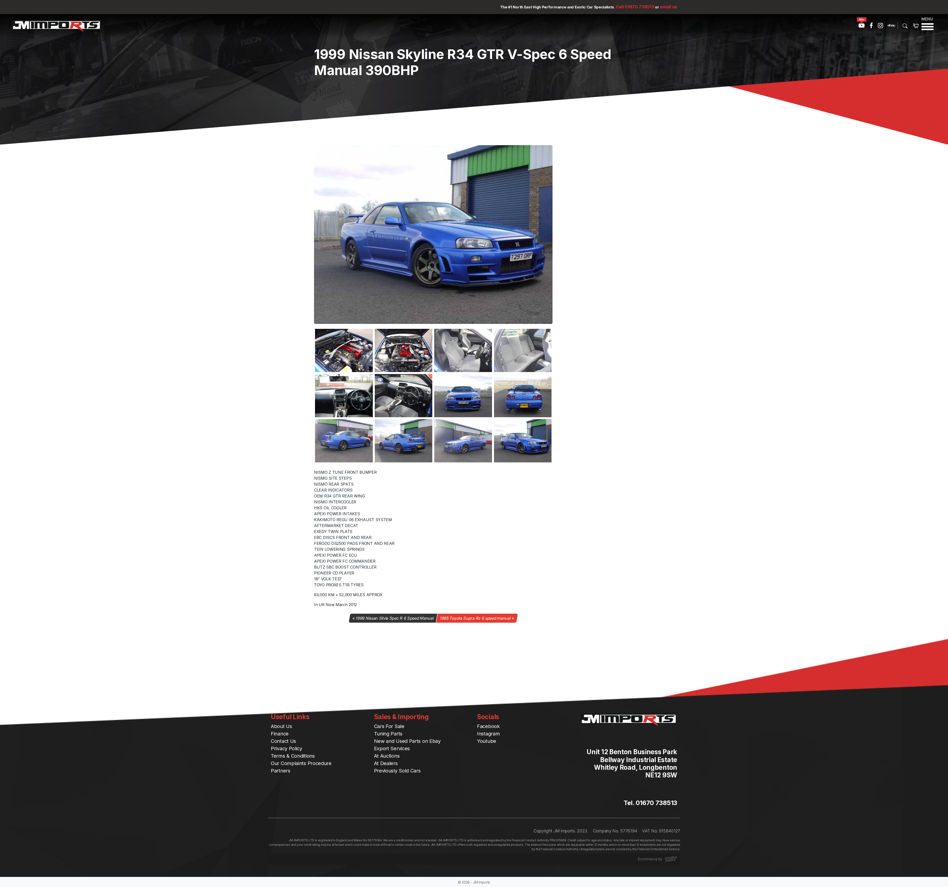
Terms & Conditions (293, 756)
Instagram (488, 734)
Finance (280, 734)
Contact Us (283, 741)
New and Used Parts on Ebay (407, 741)
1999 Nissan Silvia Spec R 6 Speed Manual (395, 618)
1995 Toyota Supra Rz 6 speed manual (475, 618)
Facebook (488, 726)
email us (668, 6)
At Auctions (387, 756)
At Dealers (386, 763)
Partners (280, 771)
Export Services (392, 748)
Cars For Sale (389, 726)
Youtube (486, 741)
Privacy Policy (286, 748)
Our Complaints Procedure (301, 763)
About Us (281, 726)
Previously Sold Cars (397, 771)
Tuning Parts (388, 734)
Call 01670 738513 (635, 6)
